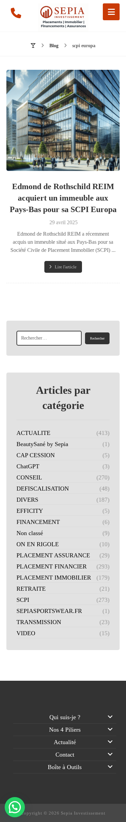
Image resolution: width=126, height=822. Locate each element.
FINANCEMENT (38, 522)
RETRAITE (31, 588)
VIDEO (25, 633)
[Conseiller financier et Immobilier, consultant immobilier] (63, 17)
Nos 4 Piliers (65, 729)
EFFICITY (29, 510)
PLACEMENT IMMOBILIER (53, 577)
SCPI (22, 599)
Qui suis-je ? (64, 717)
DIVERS (27, 499)
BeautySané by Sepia (42, 444)
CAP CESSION (35, 455)
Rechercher (97, 338)
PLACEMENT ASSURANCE (53, 555)
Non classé (29, 533)
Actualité (65, 742)
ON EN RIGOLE (37, 544)
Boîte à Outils (65, 767)
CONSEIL (29, 477)
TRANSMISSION (38, 622)
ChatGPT (27, 466)
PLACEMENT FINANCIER (51, 566)
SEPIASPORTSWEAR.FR (49, 611)
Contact (64, 754)
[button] (111, 11)
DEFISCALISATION (42, 488)
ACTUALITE (33, 433)
